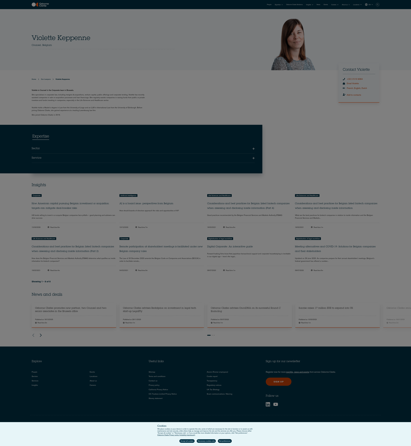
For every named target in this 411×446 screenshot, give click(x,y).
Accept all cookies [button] (187, 441)
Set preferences (225, 441)
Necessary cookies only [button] (206, 441)
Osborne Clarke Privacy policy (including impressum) (176, 435)
